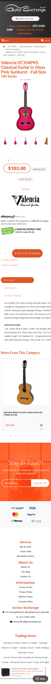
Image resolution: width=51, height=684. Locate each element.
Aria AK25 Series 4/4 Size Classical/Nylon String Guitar (23, 413)
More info (20, 216)
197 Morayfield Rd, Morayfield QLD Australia (27, 612)
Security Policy (26, 601)
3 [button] (17, 160)
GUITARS (12, 46)
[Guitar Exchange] (25, 8)
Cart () (46, 41)
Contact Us (25, 576)
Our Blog (25, 571)
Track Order (25, 551)
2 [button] (12, 160)
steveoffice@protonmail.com (26, 621)
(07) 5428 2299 (27, 616)
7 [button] (34, 160)
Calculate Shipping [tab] (12, 295)
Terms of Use (25, 587)
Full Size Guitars (13, 49)
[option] (25, 107)
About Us (25, 566)
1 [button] (8, 160)
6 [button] (29, 160)
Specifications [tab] (10, 287)
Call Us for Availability (28, 253)
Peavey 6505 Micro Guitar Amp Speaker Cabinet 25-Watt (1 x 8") (27, 672)
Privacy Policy (25, 591)
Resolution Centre (25, 556)
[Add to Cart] (41, 427)
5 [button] (25, 160)
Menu (6, 41)
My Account (25, 546)
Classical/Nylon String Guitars (32, 46)
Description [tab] (9, 280)
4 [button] (21, 160)
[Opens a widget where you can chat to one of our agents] (40, 679)
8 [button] (38, 160)
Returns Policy (26, 596)
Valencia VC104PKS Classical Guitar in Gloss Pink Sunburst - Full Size (24, 53)
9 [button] (42, 160)
